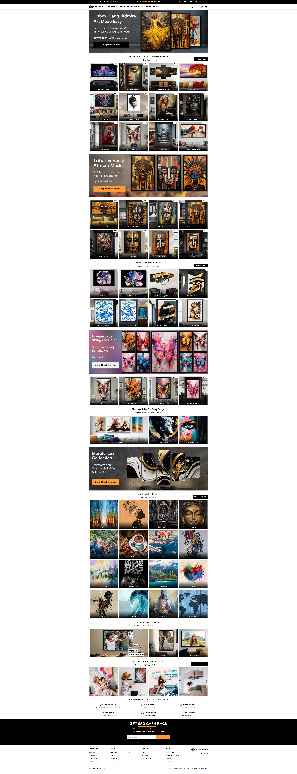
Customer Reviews (147, 758)
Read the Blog (146, 755)
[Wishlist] (202, 7)
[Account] (198, 7)
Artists (148, 7)
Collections (112, 7)
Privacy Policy (157, 742)
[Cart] (206, 7)
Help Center (92, 752)
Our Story (144, 752)
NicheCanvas (101, 768)
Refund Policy (93, 758)
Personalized (135, 7)
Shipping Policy (93, 761)
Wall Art (153, 661)
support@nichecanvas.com (172, 755)
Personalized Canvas (116, 764)
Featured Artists (114, 758)
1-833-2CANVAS (169, 761)
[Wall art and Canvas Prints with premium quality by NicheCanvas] (97, 7)
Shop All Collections (200, 496)
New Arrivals (113, 761)
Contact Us (168, 758)
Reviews (156, 7)
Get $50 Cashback (163, 737)
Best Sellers (124, 7)
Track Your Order (169, 752)
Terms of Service (151, 742)
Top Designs (113, 755)
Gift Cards (127, 752)
